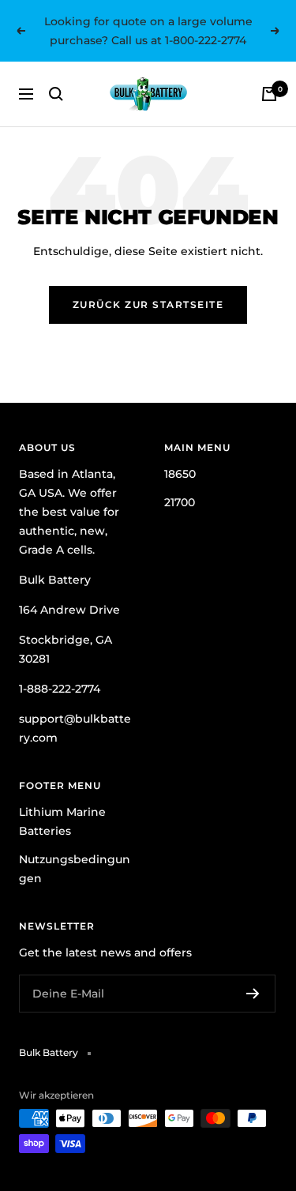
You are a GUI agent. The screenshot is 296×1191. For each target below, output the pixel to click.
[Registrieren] (253, 993)
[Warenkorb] (269, 94)
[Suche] (56, 94)
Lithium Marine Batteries (62, 821)
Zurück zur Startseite (148, 304)
